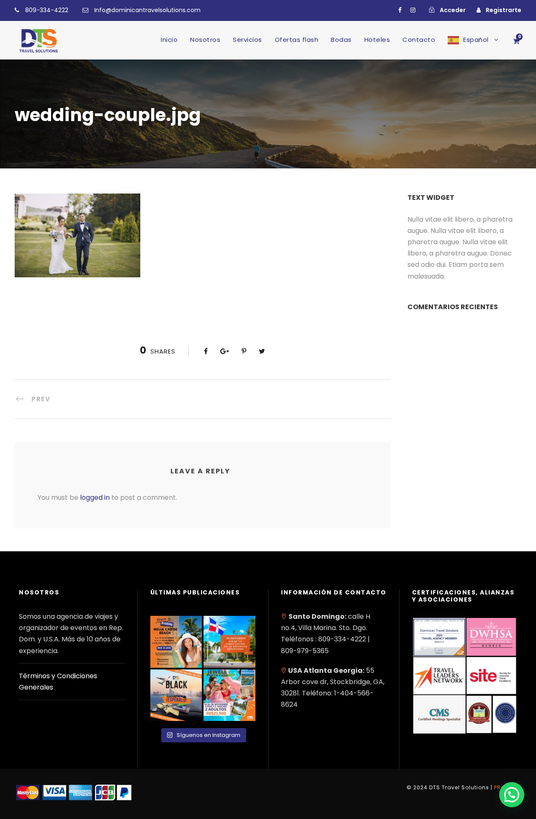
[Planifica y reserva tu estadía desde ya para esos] (176, 642)
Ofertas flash (297, 39)
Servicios (247, 39)
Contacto (418, 39)
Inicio (169, 39)
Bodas (341, 39)
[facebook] (400, 10)
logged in (95, 497)
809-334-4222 (46, 10)
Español (476, 39)
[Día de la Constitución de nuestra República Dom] (229, 642)
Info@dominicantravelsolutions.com (147, 10)
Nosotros (205, 39)
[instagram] (412, 10)
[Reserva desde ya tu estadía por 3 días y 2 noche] (229, 695)
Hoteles (377, 39)
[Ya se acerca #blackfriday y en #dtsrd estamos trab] (176, 695)
